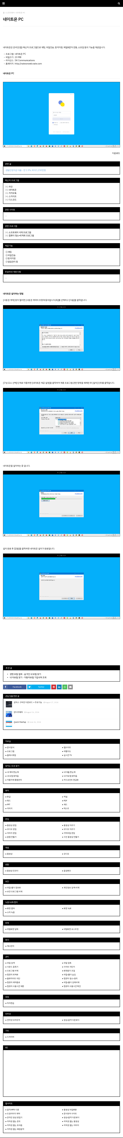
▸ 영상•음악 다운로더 (70, 1020)
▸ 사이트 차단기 (68, 966)
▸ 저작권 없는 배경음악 (15, 1129)
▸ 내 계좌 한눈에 (12, 772)
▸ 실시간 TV (67, 755)
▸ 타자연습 (10, 1003)
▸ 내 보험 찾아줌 (12, 776)
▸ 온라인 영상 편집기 (14, 1117)
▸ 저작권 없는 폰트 (13, 1121)
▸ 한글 (8, 796)
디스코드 (12, 199)
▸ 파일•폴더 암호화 (13, 887)
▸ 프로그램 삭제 (12, 970)
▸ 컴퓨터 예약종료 (13, 982)
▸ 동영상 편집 (11, 825)
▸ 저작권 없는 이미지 (70, 1125)
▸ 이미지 (9, 808)
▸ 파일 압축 (66, 963)
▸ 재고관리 (10, 946)
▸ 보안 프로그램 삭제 (14, 891)
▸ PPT (8, 804)
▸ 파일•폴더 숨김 (69, 974)
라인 (11, 186)
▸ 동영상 (9, 853)
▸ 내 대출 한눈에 (68, 772)
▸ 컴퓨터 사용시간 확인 (71, 986)
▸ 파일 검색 (10, 963)
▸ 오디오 (65, 853)
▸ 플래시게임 (11, 755)
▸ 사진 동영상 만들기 (70, 837)
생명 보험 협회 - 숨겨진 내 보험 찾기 (25, 674)
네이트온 (12, 189)
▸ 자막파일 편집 (68, 833)
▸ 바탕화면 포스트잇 (70, 929)
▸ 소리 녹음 (10, 912)
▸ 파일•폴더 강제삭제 (70, 982)
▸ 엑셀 (64, 796)
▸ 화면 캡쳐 (10, 908)
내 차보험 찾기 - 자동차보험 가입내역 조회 (28, 677)
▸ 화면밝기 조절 (68, 970)
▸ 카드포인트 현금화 (70, 779)
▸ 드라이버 (10, 1036)
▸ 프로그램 (10, 751)
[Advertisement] (61, 36)
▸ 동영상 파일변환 (69, 1109)
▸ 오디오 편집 (11, 829)
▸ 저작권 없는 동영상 (70, 1121)
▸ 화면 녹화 (66, 908)
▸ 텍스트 (65, 808)
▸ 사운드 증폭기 (12, 966)
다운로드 (116, 153)
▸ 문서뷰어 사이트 (69, 1113)
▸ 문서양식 (10, 747)
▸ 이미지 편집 (11, 833)
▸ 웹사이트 (66, 747)
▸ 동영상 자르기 (68, 825)
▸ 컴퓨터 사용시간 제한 (15, 986)
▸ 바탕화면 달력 (12, 929)
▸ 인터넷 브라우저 (13, 1020)
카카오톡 (12, 193)
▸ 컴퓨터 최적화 (12, 974)
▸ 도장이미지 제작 (13, 1113)
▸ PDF (64, 800)
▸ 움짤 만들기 (11, 837)
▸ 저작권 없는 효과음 (14, 1125)
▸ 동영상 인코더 (12, 870)
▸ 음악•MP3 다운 (12, 1109)
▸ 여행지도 (66, 751)
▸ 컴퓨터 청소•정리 (70, 978)
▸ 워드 (8, 800)
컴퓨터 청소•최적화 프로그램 (21, 235)
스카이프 (12, 196)
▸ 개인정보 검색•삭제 (70, 887)
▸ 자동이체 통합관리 (14, 779)
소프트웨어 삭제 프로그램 (20, 232)
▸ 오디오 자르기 (68, 829)
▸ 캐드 (64, 804)
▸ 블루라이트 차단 (13, 978)
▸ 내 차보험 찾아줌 (69, 776)
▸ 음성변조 (66, 870)
